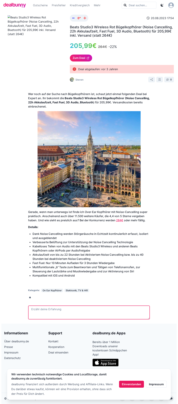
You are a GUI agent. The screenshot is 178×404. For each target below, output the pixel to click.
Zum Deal (79, 58)
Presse (8, 347)
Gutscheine (40, 5)
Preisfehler (59, 5)
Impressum (156, 384)
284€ (119, 220)
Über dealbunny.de (16, 341)
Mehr (97, 5)
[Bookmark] (159, 79)
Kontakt (53, 341)
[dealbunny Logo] (15, 5)
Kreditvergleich (80, 5)
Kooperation (56, 347)
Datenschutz (12, 358)
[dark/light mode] (162, 5)
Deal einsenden (58, 352)
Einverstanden (131, 384)
